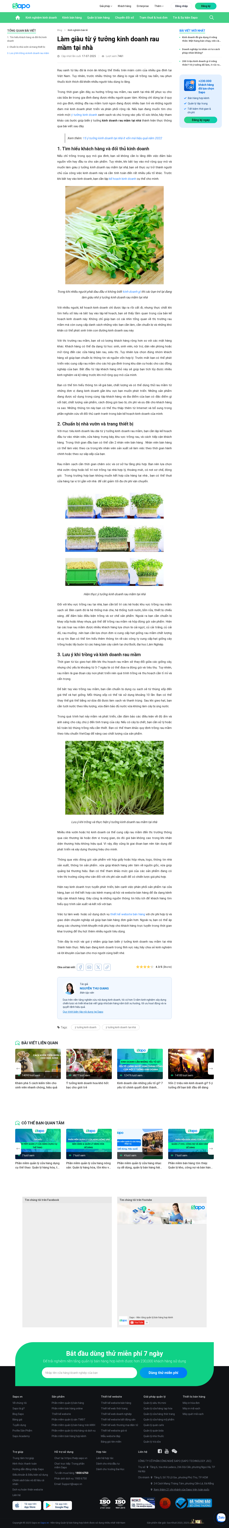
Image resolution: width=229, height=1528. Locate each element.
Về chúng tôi (20, 1403)
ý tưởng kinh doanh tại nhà (121, 1027)
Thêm (158, 6)
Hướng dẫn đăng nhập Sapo (28, 1469)
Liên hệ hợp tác (104, 1458)
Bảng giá (17, 1419)
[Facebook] (160, 1451)
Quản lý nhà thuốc (153, 1436)
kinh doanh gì (132, 292)
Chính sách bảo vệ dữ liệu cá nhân (28, 1482)
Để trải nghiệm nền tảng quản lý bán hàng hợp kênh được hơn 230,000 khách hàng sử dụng (114, 1361)
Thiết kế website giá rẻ (114, 1430)
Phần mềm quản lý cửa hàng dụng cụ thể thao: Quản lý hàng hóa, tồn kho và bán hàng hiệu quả (38, 1165)
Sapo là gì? (19, 1408)
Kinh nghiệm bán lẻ (78, 30)
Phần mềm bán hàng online (67, 1408)
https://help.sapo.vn (76, 1458)
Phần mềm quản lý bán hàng (68, 1403)
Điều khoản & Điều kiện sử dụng (30, 1474)
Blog (59, 30)
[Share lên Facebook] (80, 967)
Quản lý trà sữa (152, 1441)
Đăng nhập (181, 6)
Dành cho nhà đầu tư (108, 1463)
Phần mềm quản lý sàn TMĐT (69, 1419)
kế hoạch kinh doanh (122, 179)
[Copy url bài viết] (107, 967)
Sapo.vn (44, 1522)
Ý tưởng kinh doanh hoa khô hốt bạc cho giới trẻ (87, 1085)
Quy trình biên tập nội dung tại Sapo (83, 1011)
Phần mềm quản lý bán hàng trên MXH (73, 1425)
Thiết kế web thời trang (114, 1408)
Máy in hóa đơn (191, 1403)
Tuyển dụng (19, 1425)
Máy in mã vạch (191, 1408)
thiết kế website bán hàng (127, 914)
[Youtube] (167, 1451)
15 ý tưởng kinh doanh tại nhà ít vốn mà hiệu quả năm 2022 (122, 138)
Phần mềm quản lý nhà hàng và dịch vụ (74, 1430)
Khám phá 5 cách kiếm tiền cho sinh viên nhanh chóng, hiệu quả (36, 1085)
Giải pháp (105, 6)
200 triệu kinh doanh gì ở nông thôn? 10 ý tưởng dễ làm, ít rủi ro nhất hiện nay (200, 63)
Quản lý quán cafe (153, 1425)
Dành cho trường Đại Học (110, 1469)
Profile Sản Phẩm (22, 1430)
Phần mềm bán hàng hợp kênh (69, 1436)
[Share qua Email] (89, 967)
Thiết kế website (61, 1414)
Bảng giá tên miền (111, 1441)
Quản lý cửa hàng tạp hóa (157, 1408)
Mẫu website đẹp (110, 1436)
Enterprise (143, 6)
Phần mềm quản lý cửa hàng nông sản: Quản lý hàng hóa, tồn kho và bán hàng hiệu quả (88, 1165)
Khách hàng (124, 6)
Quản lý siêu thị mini (154, 1403)
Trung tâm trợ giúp (23, 1458)
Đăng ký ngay (201, 120)
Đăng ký (205, 6)
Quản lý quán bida (153, 1430)
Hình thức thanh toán (25, 1463)
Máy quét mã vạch (193, 1414)
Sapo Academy (21, 1436)
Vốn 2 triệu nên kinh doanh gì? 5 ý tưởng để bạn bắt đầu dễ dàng (190, 1085)
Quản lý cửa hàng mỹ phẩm (158, 1419)
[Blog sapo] (174, 1451)
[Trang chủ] (17, 17)
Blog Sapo (18, 1414)
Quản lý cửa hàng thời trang (159, 1414)
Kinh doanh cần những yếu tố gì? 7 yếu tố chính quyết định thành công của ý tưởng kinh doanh (140, 1085)
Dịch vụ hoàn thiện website (28, 1489)
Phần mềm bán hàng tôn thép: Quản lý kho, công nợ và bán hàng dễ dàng (190, 1165)
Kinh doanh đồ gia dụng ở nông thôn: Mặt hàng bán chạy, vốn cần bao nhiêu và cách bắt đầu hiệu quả (201, 39)
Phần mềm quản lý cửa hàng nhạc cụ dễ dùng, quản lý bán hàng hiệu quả (139, 1165)
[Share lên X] (98, 967)
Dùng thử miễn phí (163, 1372)
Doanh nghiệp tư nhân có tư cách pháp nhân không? (201, 51)
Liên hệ (17, 1495)
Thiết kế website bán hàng (116, 1403)
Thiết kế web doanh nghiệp (116, 1414)
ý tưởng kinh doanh (84, 115)
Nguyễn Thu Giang (94, 988)
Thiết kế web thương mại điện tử (119, 1425)
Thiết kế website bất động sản (118, 1419)
